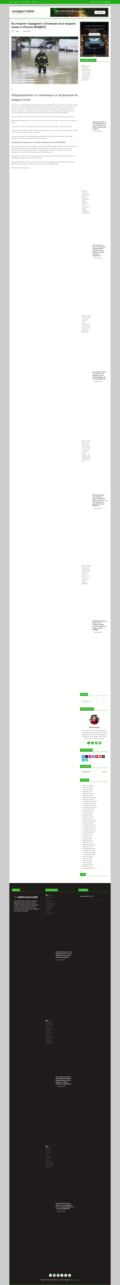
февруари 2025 (87, 821)
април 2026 (86, 793)
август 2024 (86, 833)
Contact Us (35, 2)
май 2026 (85, 791)
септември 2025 (88, 807)
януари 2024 (86, 846)
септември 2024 (88, 831)
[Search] (104, 701)
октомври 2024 (87, 829)
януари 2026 (86, 799)
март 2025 (86, 819)
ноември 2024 (87, 827)
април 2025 (86, 817)
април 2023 (86, 864)
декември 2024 (87, 825)
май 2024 (85, 839)
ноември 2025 (87, 803)
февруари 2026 (87, 797)
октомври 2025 (87, 805)
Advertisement (25, 2)
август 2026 (86, 785)
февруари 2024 (87, 844)
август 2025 (86, 809)
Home (10, 2)
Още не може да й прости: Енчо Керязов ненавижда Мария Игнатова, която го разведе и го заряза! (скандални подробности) (99, 250)
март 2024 (86, 842)
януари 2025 (86, 823)
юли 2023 (85, 858)
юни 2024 (85, 837)
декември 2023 (87, 848)
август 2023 (86, 856)
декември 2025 (87, 801)
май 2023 (85, 862)
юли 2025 (85, 811)
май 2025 (85, 815)
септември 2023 (88, 854)
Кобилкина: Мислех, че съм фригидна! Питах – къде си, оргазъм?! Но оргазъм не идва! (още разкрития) (99, 125)
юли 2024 (85, 835)
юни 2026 (85, 789)
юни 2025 (85, 813)
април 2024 (86, 840)
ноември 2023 (87, 850)
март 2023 (86, 866)
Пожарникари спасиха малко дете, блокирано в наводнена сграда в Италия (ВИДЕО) (38, 142)
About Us (17, 2)
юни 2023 (85, 860)
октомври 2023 (87, 852)
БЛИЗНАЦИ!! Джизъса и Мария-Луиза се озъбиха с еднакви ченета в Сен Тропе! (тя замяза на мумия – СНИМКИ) (99, 625)
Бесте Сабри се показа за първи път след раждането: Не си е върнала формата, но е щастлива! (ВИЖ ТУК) (99, 375)
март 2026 (86, 795)
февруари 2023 (87, 868)
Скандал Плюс (23, 11)
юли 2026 (85, 787)
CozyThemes (75, 1280)
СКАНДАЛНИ (86, 772)
